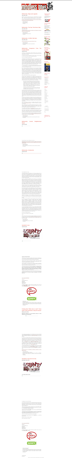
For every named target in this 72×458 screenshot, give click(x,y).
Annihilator (28, 449)
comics (29, 220)
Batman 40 (25, 302)
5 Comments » (24, 23)
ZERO (26, 451)
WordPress (43, 457)
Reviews (28, 352)
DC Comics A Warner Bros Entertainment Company (29, 145)
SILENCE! (27, 450)
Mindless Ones (37, 6)
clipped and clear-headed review (34, 341)
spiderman (30, 450)
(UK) (25, 114)
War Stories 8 (26, 304)
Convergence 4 (32, 302)
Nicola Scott (36, 353)
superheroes (30, 352)
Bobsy (30, 302)
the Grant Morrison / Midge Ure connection (36, 450)
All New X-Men (25, 449)
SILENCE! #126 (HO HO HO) (29, 358)
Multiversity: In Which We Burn (29, 38)
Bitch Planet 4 (27, 302)
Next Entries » (23, 456)
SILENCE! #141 (26, 225)
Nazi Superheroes (32, 353)
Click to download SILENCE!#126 (25, 423)
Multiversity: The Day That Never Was (31, 27)
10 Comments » (24, 221)
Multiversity (30, 33)
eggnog (40, 449)
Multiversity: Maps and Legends (29, 13)
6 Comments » (24, 34)
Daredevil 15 (36, 302)
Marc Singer (26, 341)
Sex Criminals (24, 450)
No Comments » (24, 117)
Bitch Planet (32, 449)
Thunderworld (24, 451)
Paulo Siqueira (39, 353)
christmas (35, 449)
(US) (23, 114)
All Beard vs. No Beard (26, 33)
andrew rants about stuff (26, 220)
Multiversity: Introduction (28, 150)
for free (32, 114)
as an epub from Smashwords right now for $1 (35, 113)
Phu (39, 457)
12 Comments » (24, 44)
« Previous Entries (24, 455)
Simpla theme (35, 457)
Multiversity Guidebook (27, 353)
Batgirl (30, 449)
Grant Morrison (35, 145)
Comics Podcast (37, 449)
